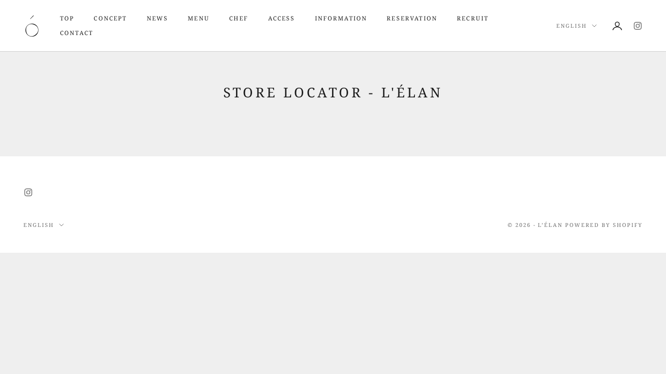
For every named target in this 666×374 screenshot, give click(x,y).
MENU (199, 18)
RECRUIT (473, 18)
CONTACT (76, 33)
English (571, 25)
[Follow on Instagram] (638, 26)
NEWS (158, 18)
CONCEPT (110, 18)
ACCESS (281, 18)
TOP (67, 18)
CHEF (239, 18)
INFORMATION (341, 18)
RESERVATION (412, 18)
